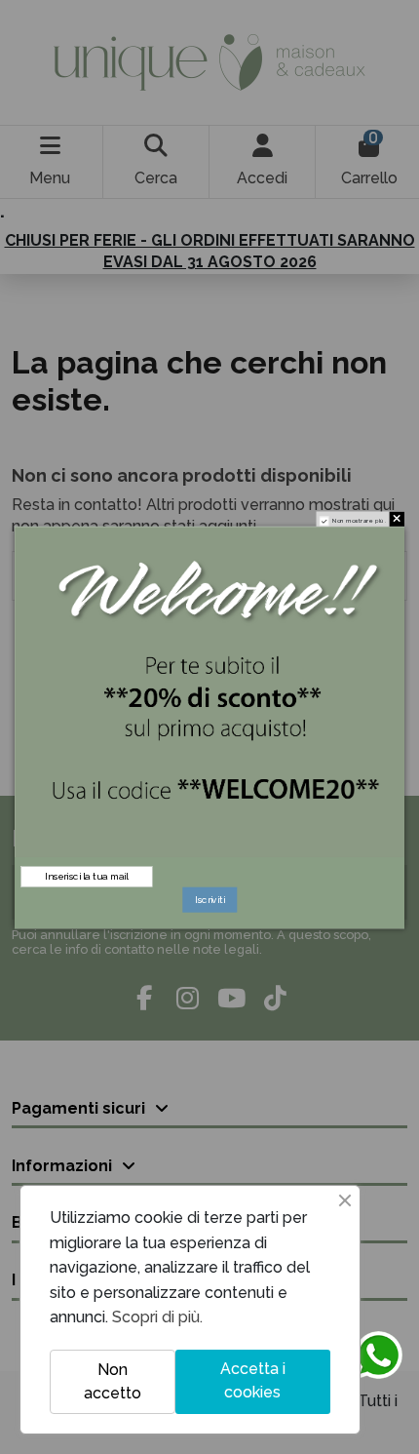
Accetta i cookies (253, 1380)
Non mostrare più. (359, 520)
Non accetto (112, 1381)
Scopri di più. (157, 1317)
